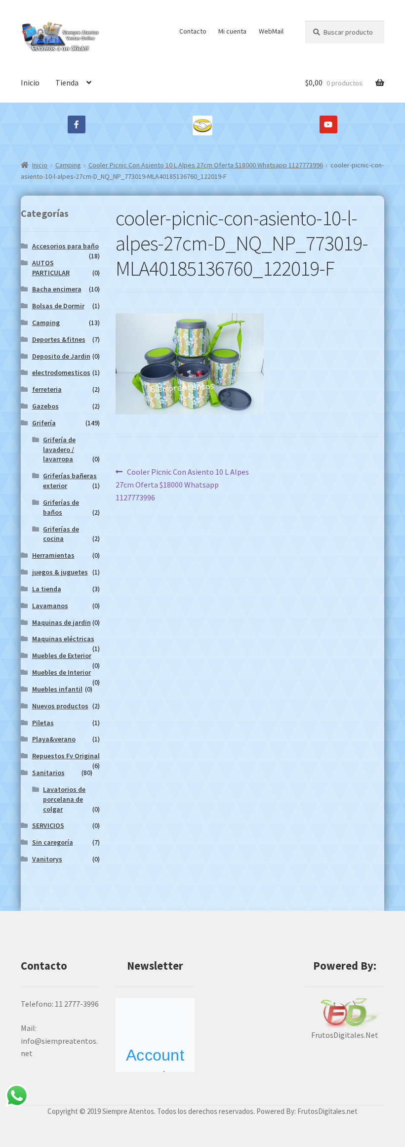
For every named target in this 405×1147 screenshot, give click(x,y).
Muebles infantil (57, 689)
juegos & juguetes (60, 572)
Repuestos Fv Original (66, 755)
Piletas (43, 722)
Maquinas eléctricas (63, 638)
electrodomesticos (61, 372)
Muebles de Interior (61, 672)
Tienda (67, 82)
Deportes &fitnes (58, 339)
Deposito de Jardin (61, 356)
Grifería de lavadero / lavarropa (59, 449)
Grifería (44, 422)
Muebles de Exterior (61, 655)
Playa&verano (54, 739)
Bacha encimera (56, 289)
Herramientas (53, 555)
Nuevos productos (60, 705)
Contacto (192, 31)
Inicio (30, 82)
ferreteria (47, 389)
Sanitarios (48, 772)
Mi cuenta (232, 31)
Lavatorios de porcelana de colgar (64, 799)
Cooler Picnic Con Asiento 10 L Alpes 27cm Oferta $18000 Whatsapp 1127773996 (205, 165)
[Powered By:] (344, 1013)
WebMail (271, 31)
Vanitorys (47, 859)
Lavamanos (50, 605)
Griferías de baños (61, 507)
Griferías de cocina (61, 534)
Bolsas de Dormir (58, 305)
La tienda (46, 588)
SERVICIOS (48, 825)
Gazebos (45, 406)
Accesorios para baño (65, 246)
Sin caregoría (52, 842)
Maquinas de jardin (61, 622)
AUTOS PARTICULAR (51, 267)
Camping (68, 165)
